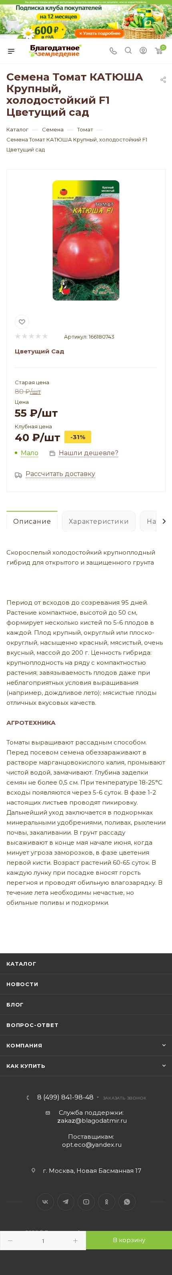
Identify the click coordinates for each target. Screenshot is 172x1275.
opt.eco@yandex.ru (92, 1144)
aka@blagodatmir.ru (92, 1120)
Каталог (21, 963)
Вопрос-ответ (32, 1025)
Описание (32, 521)
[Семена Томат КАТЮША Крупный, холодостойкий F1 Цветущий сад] (86, 240)
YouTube (86, 1201)
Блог (15, 1004)
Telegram (65, 1201)
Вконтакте (45, 1201)
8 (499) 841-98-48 (65, 1097)
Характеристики (99, 521)
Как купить (26, 1066)
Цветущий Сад (39, 351)
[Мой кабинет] (143, 51)
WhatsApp (127, 1201)
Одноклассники (106, 1201)
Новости (22, 984)
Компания (24, 1045)
